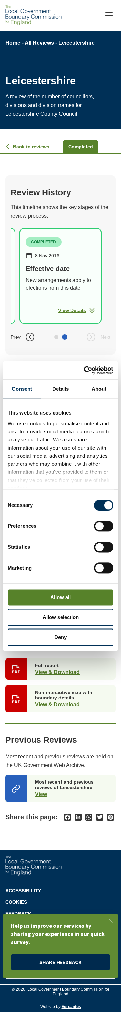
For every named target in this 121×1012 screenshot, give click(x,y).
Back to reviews (31, 146)
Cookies (16, 902)
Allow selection (61, 617)
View (41, 794)
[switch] (103, 526)
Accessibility (23, 890)
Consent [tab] (22, 389)
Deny (60, 637)
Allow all (60, 597)
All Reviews (39, 43)
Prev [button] (16, 337)
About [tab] (99, 389)
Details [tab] (60, 389)
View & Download (57, 672)
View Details (72, 310)
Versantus (71, 1006)
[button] (56, 337)
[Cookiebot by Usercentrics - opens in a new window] (85, 370)
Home (13, 43)
